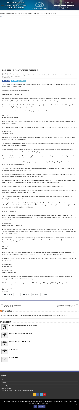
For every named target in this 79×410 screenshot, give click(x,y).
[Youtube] (44, 394)
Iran (57, 75)
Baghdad (25, 75)
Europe (46, 75)
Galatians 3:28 (5, 314)
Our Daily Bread (7, 311)
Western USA (17, 76)
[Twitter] (41, 394)
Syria (12, 76)
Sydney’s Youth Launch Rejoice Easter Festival (13, 305)
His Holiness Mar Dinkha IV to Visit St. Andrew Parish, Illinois (66, 305)
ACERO (3, 380)
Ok (35, 406)
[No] (77, 405)
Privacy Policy (4, 386)
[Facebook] (37, 394)
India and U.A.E (52, 75)
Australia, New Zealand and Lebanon (22, 13)
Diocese (8, 13)
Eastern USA (41, 75)
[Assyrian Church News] (39, 5)
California (30, 75)
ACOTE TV (3, 383)
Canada (35, 75)
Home (3, 13)
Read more (41, 406)
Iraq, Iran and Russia (64, 75)
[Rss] (34, 394)
